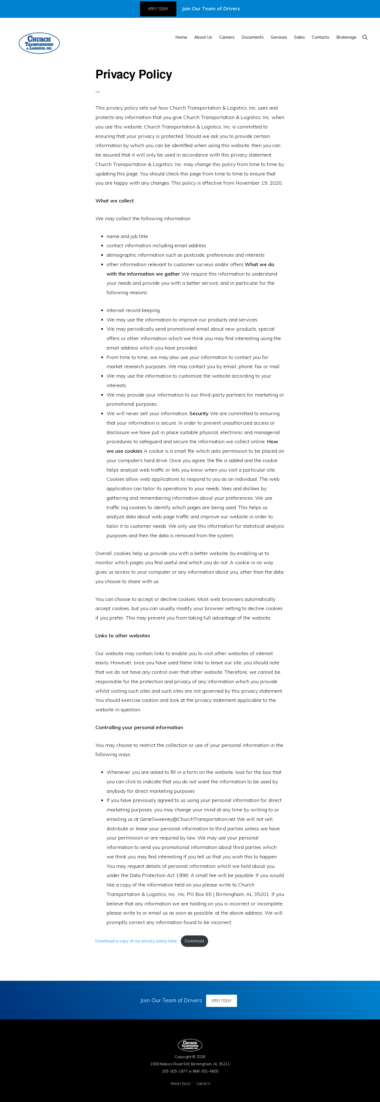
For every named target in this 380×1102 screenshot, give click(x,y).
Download (194, 940)
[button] (365, 37)
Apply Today (158, 8)
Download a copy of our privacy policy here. (136, 940)
